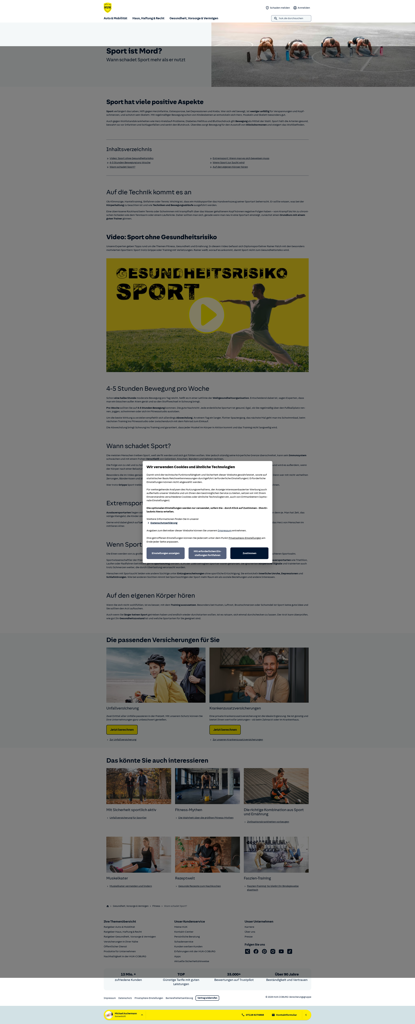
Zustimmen (249, 553)
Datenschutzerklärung (163, 522)
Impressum (225, 530)
